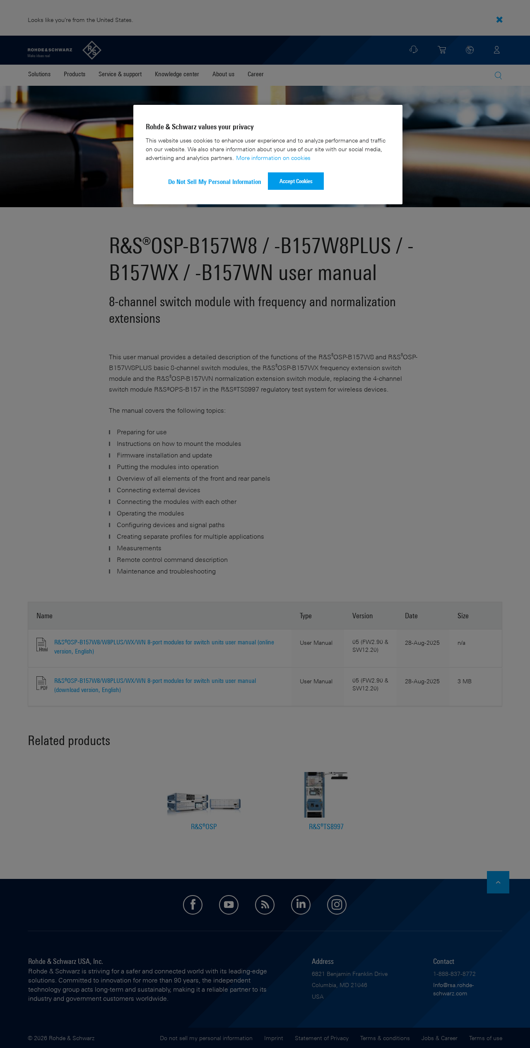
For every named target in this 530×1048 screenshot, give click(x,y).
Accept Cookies (296, 180)
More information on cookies (273, 157)
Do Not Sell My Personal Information (214, 182)
